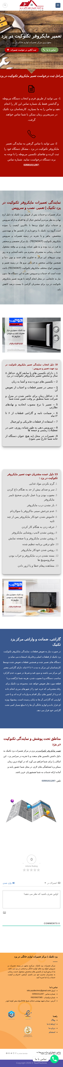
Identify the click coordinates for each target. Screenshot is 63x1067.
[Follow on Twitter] (11, 1053)
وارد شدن (7, 883)
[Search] (5, 5)
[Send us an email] (9, 1053)
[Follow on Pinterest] (6, 1053)
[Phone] (54, 1059)
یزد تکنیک (54, 208)
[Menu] (58, 5)
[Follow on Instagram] (13, 1053)
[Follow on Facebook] (16, 1053)
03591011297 (31, 165)
